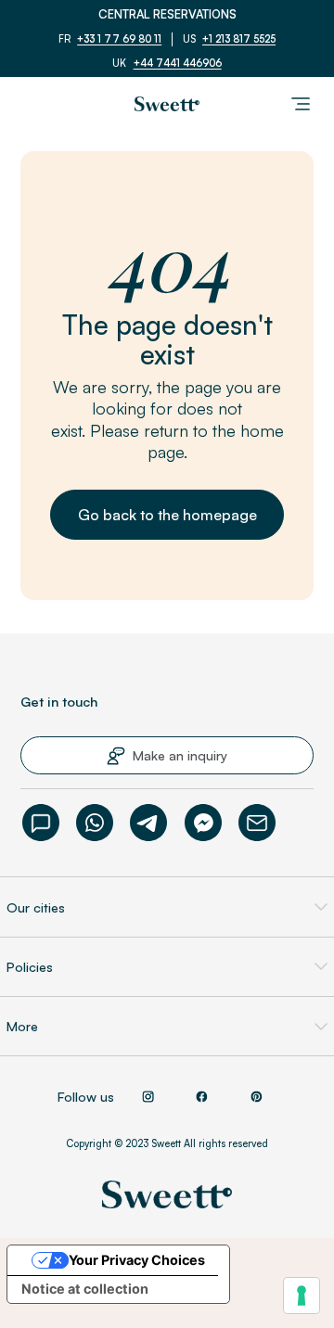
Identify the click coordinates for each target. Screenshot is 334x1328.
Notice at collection (84, 1288)
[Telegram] (148, 822)
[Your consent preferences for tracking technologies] (301, 1295)
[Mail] (257, 822)
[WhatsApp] (94, 822)
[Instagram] (147, 1097)
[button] (167, 515)
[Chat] (40, 822)
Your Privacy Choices (137, 1260)
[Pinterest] (256, 1097)
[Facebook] (203, 822)
